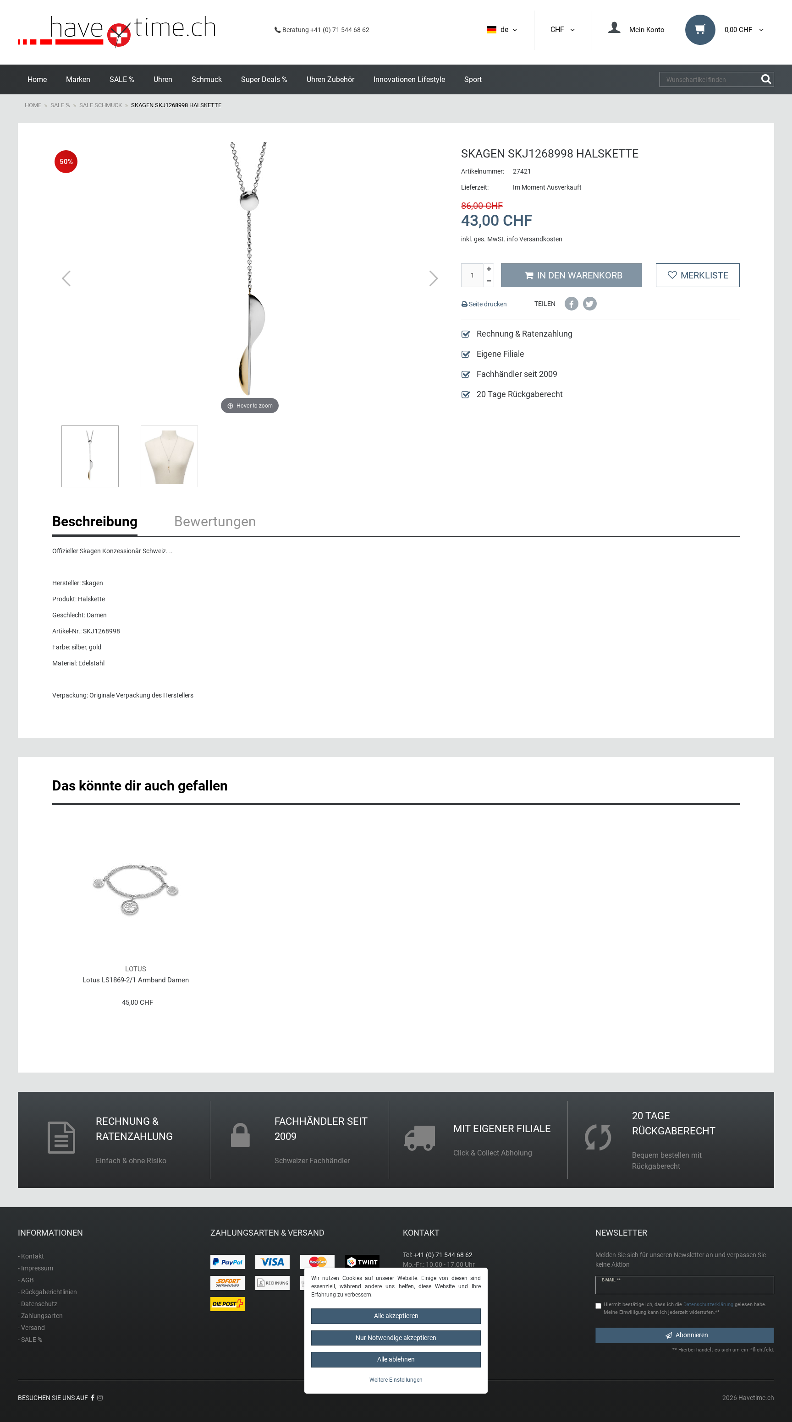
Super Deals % (264, 79)
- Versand (31, 1327)
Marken (78, 79)
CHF (559, 29)
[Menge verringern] (488, 281)
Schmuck (207, 79)
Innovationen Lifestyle (409, 79)
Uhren (163, 79)
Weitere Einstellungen (396, 1380)
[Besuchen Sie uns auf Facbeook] (92, 1397)
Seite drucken (487, 304)
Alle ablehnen (396, 1359)
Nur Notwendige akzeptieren (396, 1337)
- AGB (26, 1280)
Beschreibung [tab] (95, 521)
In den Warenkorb (579, 275)
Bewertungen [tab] (215, 521)
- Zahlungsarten (40, 1315)
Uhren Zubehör (330, 79)
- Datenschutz (37, 1304)
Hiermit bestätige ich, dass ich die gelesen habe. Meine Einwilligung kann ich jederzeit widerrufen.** (685, 1308)
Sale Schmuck (100, 105)
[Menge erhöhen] (488, 269)
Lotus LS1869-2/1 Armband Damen (135, 980)
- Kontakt (31, 1256)
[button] (571, 304)
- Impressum (35, 1268)
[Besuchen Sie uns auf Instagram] (100, 1397)
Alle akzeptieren (396, 1315)
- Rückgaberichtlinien (47, 1292)
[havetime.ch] (116, 32)
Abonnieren (692, 1335)
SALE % (122, 79)
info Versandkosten (534, 239)
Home (37, 79)
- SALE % (30, 1339)
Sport (473, 79)
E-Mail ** (611, 1280)
